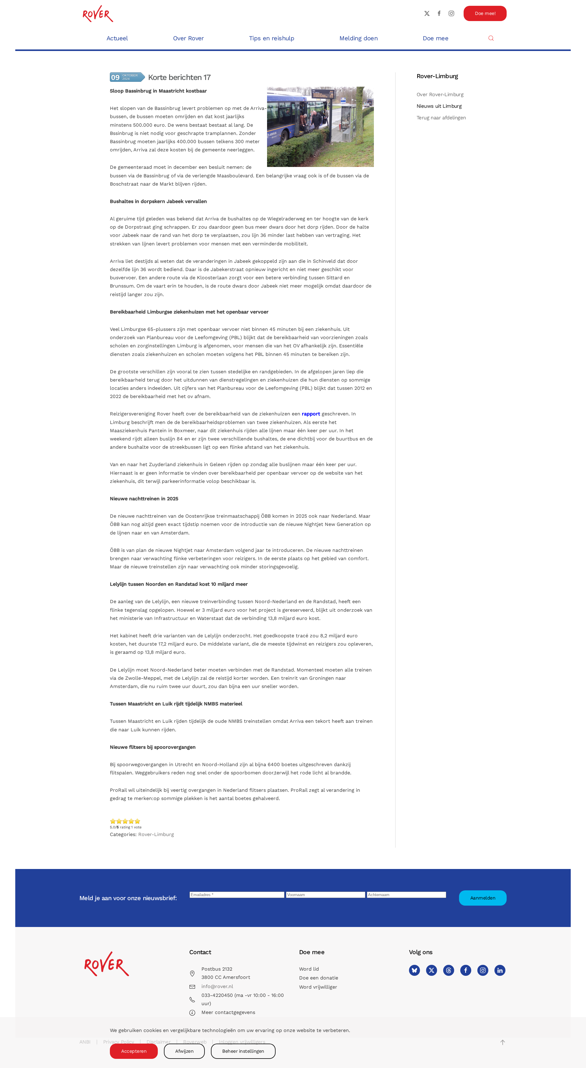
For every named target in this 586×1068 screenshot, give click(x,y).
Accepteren (133, 1051)
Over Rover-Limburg (440, 94)
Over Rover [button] (188, 38)
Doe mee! (485, 13)
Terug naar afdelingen (441, 118)
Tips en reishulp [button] (271, 38)
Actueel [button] (117, 38)
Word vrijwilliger (318, 987)
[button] (491, 38)
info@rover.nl (217, 986)
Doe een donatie (318, 978)
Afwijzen (184, 1051)
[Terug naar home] (97, 13)
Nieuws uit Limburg (439, 106)
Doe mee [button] (435, 38)
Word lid (309, 969)
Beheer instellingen (243, 1051)
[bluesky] (414, 970)
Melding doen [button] (358, 38)
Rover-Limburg (156, 834)
